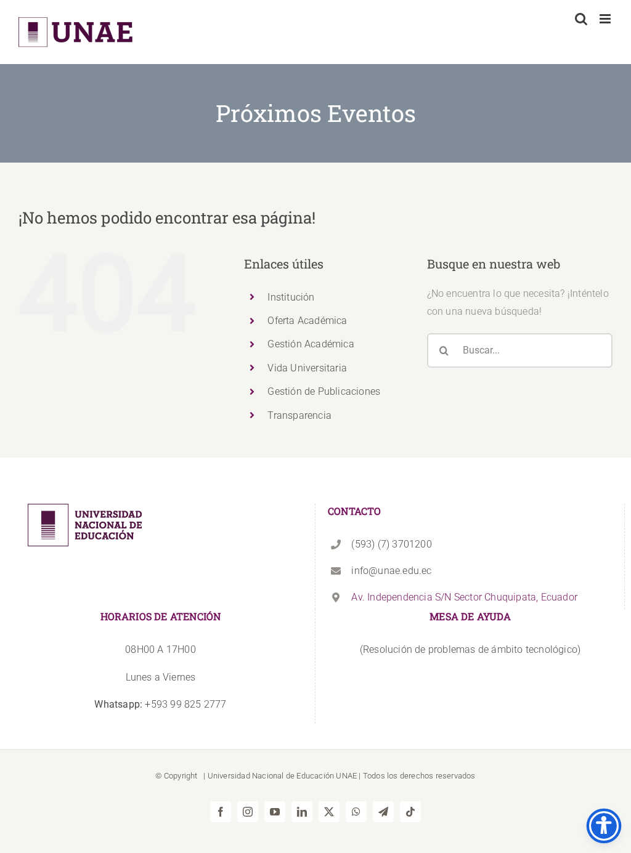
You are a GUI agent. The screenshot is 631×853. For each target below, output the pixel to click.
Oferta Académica (307, 320)
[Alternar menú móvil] (606, 18)
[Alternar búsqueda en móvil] (581, 18)
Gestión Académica (310, 344)
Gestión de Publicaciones (323, 391)
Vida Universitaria (307, 368)
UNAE (346, 775)
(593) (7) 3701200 (391, 544)
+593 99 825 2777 (160, 704)
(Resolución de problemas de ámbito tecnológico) (470, 649)
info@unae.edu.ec (391, 570)
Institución (290, 297)
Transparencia (299, 415)
